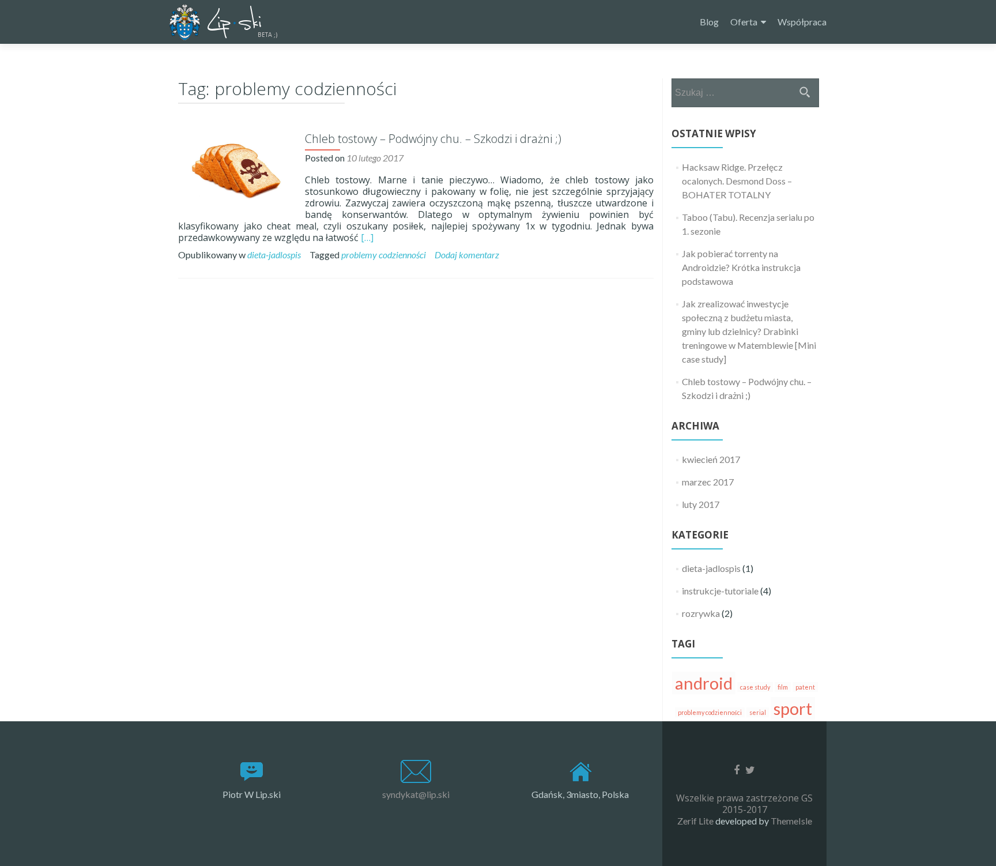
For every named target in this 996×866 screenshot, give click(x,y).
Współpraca (802, 21)
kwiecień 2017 (711, 459)
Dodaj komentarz (467, 254)
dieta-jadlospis (274, 254)
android (704, 683)
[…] (367, 237)
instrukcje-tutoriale (720, 590)
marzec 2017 (708, 481)
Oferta (743, 21)
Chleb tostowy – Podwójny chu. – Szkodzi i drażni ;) (433, 138)
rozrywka (701, 613)
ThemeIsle (791, 820)
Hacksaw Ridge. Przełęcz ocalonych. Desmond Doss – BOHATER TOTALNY (737, 180)
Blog (709, 21)
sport (793, 708)
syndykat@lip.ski (416, 794)
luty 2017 (700, 504)
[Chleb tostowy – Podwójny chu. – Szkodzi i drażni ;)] (235, 169)
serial (757, 712)
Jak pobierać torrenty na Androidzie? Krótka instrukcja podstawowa (741, 267)
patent (805, 687)
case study (755, 687)
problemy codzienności (383, 254)
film (783, 687)
